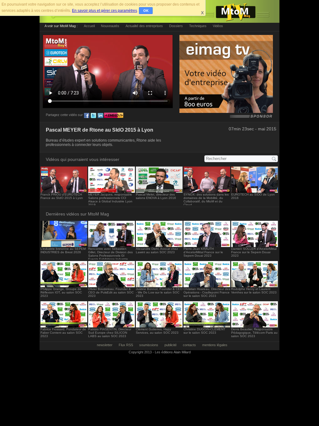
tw (93, 116)
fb (86, 116)
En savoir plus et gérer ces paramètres (104, 10)
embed (113, 116)
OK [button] (146, 10)
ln (100, 116)
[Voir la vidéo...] (63, 191)
